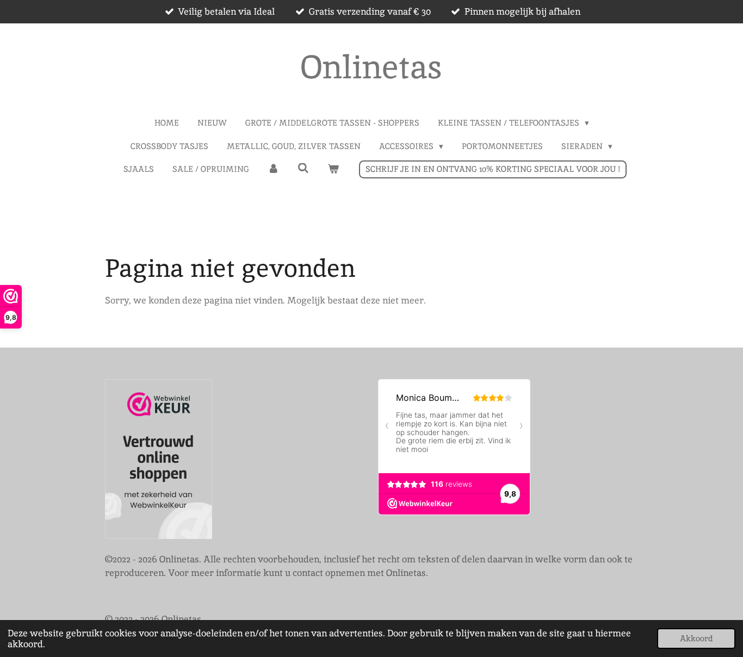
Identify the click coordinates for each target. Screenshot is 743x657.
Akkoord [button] (696, 638)
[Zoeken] (303, 168)
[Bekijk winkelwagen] (333, 169)
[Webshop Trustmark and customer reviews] (158, 461)
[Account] (273, 169)
